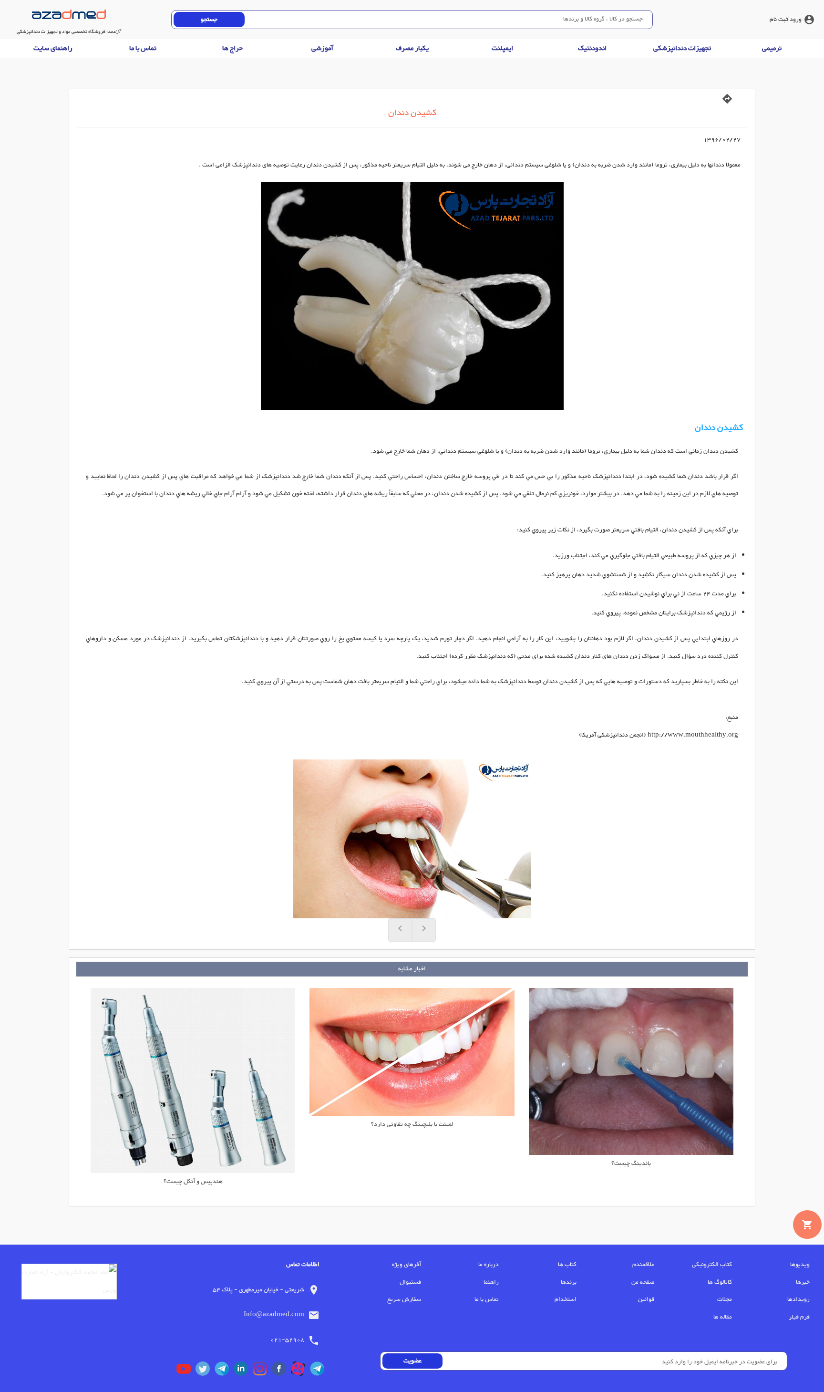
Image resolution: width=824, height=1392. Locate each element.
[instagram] (262, 1371)
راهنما (491, 1282)
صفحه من (642, 1282)
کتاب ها (567, 1264)
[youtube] (186, 1371)
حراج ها (232, 48)
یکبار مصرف (412, 48)
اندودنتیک (592, 48)
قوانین (646, 1299)
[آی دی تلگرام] (224, 1371)
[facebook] (281, 1371)
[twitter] (205, 1371)
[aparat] (300, 1371)
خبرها (803, 1282)
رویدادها (798, 1299)
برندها (569, 1282)
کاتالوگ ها (720, 1282)
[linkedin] (243, 1371)
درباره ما (488, 1264)
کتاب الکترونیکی (712, 1264)
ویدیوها (800, 1264)
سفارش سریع (404, 1299)
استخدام (566, 1299)
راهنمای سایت (52, 48)
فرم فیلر (799, 1317)
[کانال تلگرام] (319, 1371)
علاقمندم (643, 1264)
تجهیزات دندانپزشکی (682, 48)
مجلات (724, 1299)
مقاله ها (722, 1317)
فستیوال (410, 1282)
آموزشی (322, 48)
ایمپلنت (502, 48)
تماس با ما (142, 48)
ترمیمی (772, 48)
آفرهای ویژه (406, 1264)
